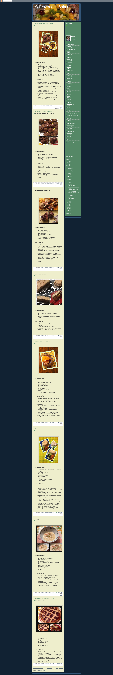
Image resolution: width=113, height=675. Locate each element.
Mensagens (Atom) (41, 670)
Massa (68, 92)
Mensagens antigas (59, 668)
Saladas (68, 126)
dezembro (70, 167)
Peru (68, 110)
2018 (68, 162)
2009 (68, 210)
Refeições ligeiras (70, 123)
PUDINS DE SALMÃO (40, 430)
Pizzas (68, 112)
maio (69, 177)
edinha (73, 36)
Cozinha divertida (70, 70)
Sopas (61, 595)
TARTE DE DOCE (39, 600)
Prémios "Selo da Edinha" (72, 115)
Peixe (61, 514)
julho (69, 174)
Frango (61, 108)
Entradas (68, 76)
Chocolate (69, 67)
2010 (68, 208)
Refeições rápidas (70, 125)
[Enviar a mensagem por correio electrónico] (61, 107)
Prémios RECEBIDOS (71, 113)
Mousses (68, 96)
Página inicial (49, 668)
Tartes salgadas (70, 137)
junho (69, 176)
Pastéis (68, 102)
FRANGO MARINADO (40, 25)
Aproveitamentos (70, 49)
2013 (68, 204)
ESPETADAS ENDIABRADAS (42, 190)
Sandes (68, 129)
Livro (68, 88)
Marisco (68, 91)
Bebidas (68, 57)
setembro (70, 171)
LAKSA (37, 520)
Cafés (68, 63)
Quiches (68, 120)
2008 (68, 211)
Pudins (68, 117)
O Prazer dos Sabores (53, 7)
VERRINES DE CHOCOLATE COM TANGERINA (47, 343)
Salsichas (69, 128)
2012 (68, 205)
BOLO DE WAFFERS (40, 275)
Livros (68, 89)
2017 (68, 164)
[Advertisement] (72, 150)
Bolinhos (60, 185)
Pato (68, 107)
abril (69, 179)
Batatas (68, 55)
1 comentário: (59, 105)
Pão (67, 100)
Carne (68, 65)
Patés (68, 105)
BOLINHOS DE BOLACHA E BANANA (44, 113)
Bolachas (68, 59)
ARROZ (68, 51)
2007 (68, 213)
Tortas (68, 141)
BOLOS (68, 62)
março (69, 181)
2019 (68, 161)
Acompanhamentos (70, 44)
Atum (68, 52)
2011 (68, 207)
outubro (69, 170)
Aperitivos (69, 47)
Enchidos (68, 75)
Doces (61, 425)
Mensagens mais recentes (38, 668)
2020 (68, 159)
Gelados (68, 83)
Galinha (68, 81)
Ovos (68, 99)
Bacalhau (68, 54)
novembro (70, 168)
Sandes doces (69, 131)
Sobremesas (69, 133)
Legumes (68, 84)
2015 (68, 201)
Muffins (68, 97)
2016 (68, 165)
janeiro (69, 184)
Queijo (68, 118)
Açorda (68, 46)
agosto (69, 173)
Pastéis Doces (69, 104)
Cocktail (68, 68)
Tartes (68, 136)
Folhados (68, 78)
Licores (68, 86)
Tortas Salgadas (70, 142)
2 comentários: (59, 183)
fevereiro (70, 182)
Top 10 (68, 139)
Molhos (68, 94)
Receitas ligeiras (70, 121)
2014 (68, 202)
